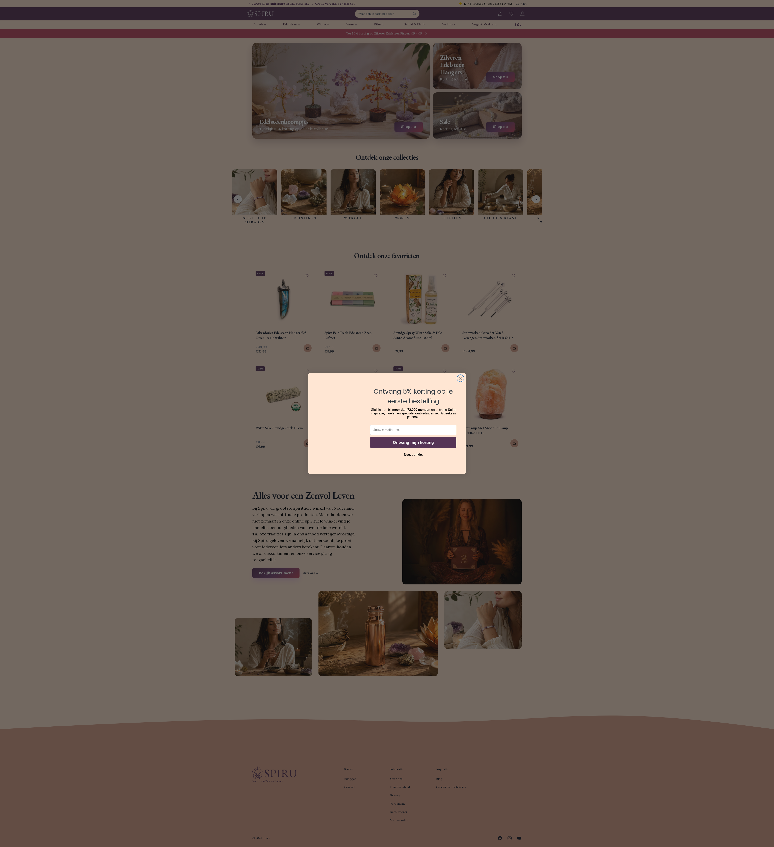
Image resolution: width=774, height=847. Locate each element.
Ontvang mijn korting (413, 442)
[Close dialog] (460, 378)
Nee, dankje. (413, 454)
